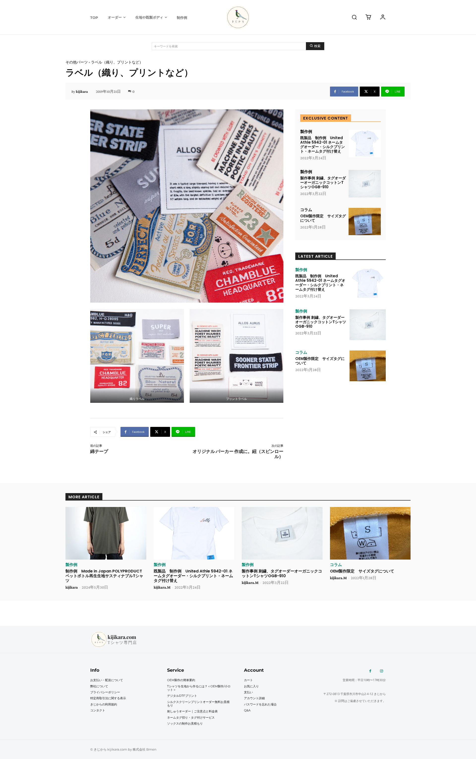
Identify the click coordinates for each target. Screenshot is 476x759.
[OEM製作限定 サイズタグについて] (365, 221)
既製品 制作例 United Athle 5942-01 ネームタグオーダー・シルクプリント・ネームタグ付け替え (322, 144)
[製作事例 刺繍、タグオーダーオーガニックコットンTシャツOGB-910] (365, 183)
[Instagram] (381, 671)
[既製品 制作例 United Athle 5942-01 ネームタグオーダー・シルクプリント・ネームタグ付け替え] (365, 143)
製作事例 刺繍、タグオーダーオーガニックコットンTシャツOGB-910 (323, 182)
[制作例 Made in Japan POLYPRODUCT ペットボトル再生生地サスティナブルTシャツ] (105, 533)
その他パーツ (76, 62)
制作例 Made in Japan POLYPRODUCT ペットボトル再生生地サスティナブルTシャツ (104, 575)
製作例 (306, 132)
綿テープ (99, 451)
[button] (354, 17)
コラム (306, 210)
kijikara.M (162, 587)
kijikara (82, 92)
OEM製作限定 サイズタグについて (323, 218)
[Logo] (238, 17)
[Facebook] (370, 671)
